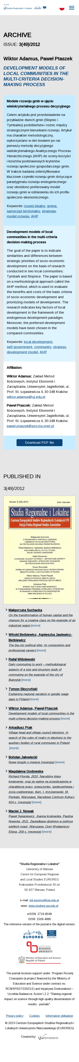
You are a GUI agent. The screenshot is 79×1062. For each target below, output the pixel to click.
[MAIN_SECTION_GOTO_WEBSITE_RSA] (44, 8)
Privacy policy (14, 1015)
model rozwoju (18, 216)
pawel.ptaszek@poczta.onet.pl (30, 426)
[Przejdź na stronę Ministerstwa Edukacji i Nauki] (39, 960)
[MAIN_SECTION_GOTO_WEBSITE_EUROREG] (38, 8)
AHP (34, 216)
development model (22, 352)
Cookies (34, 1015)
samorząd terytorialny (23, 211)
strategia (49, 211)
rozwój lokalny (34, 206)
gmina (51, 206)
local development (38, 342)
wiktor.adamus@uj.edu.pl (26, 397)
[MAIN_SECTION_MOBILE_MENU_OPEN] (72, 8)
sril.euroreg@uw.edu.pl (44, 900)
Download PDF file (39, 442)
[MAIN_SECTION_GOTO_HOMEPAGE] (18, 7)
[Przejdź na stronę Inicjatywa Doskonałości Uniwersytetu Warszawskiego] (39, 947)
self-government (19, 347)
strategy (59, 347)
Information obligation (59, 1015)
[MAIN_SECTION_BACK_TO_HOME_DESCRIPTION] (71, 1054)
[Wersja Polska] (62, 8)
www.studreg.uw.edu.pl (43, 905)
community (42, 347)
